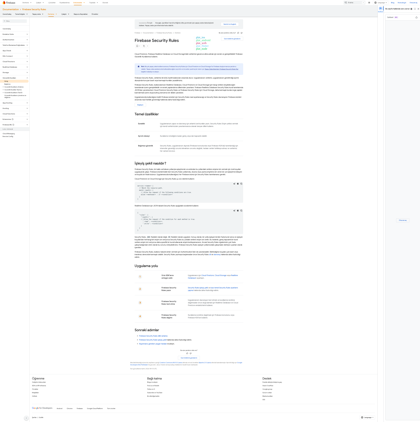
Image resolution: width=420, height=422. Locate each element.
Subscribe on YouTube (154, 393)
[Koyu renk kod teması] (238, 183)
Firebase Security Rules (34, 9)
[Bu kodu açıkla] (234, 183)
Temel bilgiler (20, 14)
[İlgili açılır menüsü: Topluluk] (98, 2)
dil (210, 254)
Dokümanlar (77, 3)
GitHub (34, 396)
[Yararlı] (238, 33)
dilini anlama (153, 336)
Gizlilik (41, 417)
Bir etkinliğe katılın (153, 396)
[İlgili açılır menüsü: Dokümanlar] (84, 2)
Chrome (69, 408)
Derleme (26, 3)
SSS (263, 400)
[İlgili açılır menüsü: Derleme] (31, 2)
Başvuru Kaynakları (81, 14)
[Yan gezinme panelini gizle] (26, 418)
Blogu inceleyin (152, 382)
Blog (392, 3)
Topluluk (92, 3)
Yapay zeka (36, 14)
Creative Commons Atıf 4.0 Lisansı (170, 363)
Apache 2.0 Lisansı (205, 363)
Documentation (11, 9)
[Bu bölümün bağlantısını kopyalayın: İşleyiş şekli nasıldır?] (168, 163)
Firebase (137, 33)
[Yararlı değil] (241, 33)
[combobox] (354, 3)
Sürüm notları (267, 393)
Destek (105, 3)
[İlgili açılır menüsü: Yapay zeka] (43, 14)
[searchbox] (15, 21)
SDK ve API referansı (39, 386)
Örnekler (95, 14)
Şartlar (34, 417)
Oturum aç (413, 3)
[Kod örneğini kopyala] (241, 183)
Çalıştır (38, 3)
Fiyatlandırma (64, 3)
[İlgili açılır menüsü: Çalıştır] (43, 2)
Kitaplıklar (35, 393)
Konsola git (402, 3)
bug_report (411, 9)
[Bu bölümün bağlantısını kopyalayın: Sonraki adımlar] (161, 330)
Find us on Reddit (153, 386)
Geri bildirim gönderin (232, 39)
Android (59, 408)
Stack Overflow (267, 386)
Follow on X (151, 389)
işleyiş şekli (198, 288)
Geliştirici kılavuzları (39, 382)
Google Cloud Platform (95, 408)
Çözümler (52, 3)
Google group (267, 389)
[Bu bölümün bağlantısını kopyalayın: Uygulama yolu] (160, 266)
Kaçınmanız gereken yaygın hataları (153, 344)
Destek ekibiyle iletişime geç (272, 382)
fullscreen (415, 9)
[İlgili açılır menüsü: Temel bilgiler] (27, 14)
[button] (13, 34)
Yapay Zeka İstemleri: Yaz (221, 69)
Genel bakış (7, 14)
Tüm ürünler (111, 408)
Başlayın (140, 105)
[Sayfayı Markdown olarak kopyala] (144, 46)
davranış (217, 254)
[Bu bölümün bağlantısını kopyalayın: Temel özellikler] (161, 114)
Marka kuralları (267, 396)
